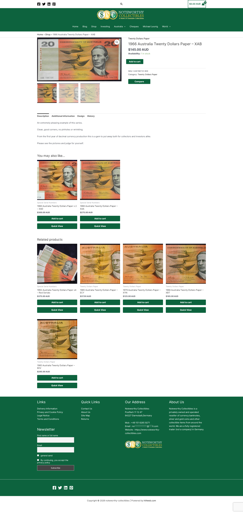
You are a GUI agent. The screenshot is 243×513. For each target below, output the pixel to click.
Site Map (85, 415)
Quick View (57, 226)
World (165, 26)
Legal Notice (43, 415)
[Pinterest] (54, 4)
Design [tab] (81, 116)
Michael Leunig (150, 26)
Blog (85, 26)
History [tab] (91, 116)
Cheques (134, 26)
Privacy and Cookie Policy (50, 412)
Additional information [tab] (63, 116)
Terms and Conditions (48, 419)
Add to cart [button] (57, 218)
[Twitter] (44, 4)
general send (46, 455)
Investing (105, 26)
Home (75, 26)
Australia (118, 26)
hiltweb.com (150, 500)
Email (39, 445)
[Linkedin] (49, 4)
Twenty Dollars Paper (139, 38)
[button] (121, 4)
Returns (85, 419)
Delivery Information (47, 408)
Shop (93, 26)
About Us (85, 412)
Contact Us (86, 408)
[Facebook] (38, 4)
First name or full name (47, 435)
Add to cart (134, 61)
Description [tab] (43, 116)
